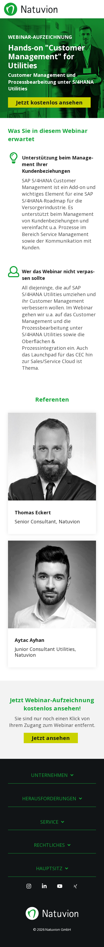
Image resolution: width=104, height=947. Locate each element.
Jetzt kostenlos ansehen (49, 102)
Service (49, 822)
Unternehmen (49, 775)
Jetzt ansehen (51, 738)
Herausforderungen (49, 799)
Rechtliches (49, 845)
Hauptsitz (49, 868)
